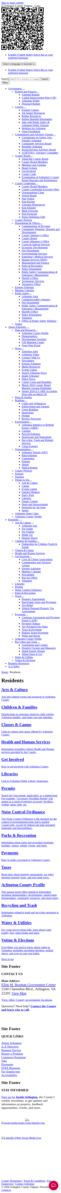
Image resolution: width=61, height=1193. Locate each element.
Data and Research (25, 330)
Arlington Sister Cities (27, 513)
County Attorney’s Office (35, 235)
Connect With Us (31, 357)
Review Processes (31, 418)
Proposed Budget (31, 103)
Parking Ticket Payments (35, 632)
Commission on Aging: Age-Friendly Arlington (37, 139)
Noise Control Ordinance (28, 590)
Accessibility (9, 1075)
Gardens (26, 431)
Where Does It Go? (32, 654)
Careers (19, 106)
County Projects (23, 220)
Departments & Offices (27, 223)
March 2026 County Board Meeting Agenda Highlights (36, 387)
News (18, 348)
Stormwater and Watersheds (37, 437)
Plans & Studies (23, 397)
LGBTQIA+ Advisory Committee (40, 152)
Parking (26, 461)
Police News (28, 379)
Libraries (26, 498)
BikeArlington (29, 455)
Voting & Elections (25, 660)
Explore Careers (30, 110)
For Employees (10, 1071)
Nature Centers (30, 501)
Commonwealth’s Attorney (36, 299)
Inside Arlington (30, 376)
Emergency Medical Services (37, 256)
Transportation (22, 449)
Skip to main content (12, 2)
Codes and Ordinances (34, 403)
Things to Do (22, 479)
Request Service (11, 1050)
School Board (29, 195)
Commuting (28, 458)
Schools (19, 473)
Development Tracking (34, 339)
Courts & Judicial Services (36, 244)
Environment (22, 421)
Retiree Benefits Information (37, 119)
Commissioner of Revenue (36, 226)
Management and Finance (35, 262)
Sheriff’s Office (30, 278)
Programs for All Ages (34, 507)
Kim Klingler (29, 207)
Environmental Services (34, 253)
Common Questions (13, 1057)
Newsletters (28, 360)
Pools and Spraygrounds (35, 504)
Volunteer (27, 317)
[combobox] (18, 64)
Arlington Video (30, 354)
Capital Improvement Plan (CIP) (39, 97)
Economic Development (35, 247)
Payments (20, 614)
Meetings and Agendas (34, 165)
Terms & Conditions (34, 1180)
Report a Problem (12, 1053)
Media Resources (31, 366)
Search (5, 78)
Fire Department (30, 250)
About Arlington (17, 327)
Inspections (28, 412)
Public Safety (22, 293)
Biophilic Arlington (32, 146)
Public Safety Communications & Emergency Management (39, 274)
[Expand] (23, 89)
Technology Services (33, 281)
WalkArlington (30, 467)
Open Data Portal (31, 345)
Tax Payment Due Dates (35, 626)
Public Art (27, 534)
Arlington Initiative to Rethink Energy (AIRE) (38, 426)
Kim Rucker (28, 201)
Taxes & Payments (32, 629)
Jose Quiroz (28, 198)
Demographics (29, 336)
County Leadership (25, 183)
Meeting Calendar (24, 290)
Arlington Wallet (30, 100)
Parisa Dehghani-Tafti (33, 217)
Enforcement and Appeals (35, 406)
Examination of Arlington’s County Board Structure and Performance (40, 179)
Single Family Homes (33, 651)
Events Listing (29, 369)
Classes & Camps (24, 550)
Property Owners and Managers (39, 648)
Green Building (30, 409)
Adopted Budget (30, 94)
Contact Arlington (24, 1183)
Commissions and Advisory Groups (34, 134)
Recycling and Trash (26, 641)
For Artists (27, 528)
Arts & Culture (30, 483)
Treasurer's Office (31, 284)
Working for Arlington (34, 128)
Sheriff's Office (30, 311)
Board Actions (29, 168)
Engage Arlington (24, 287)
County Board (22, 155)
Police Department (32, 269)
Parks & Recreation (32, 265)
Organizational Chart (33, 192)
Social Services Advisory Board (39, 149)
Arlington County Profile (35, 333)
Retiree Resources (31, 116)
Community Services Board (36, 143)
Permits (26, 415)
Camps (25, 486)
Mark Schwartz (30, 210)
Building (19, 400)
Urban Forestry (30, 446)
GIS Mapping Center (33, 342)
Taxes (18, 596)
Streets (25, 464)
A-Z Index (13, 666)
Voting (18, 324)
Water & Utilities (24, 657)
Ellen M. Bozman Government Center (28, 985)
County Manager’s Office (35, 241)
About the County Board (35, 158)
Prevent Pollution (31, 434)
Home (4, 672)
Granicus (6, 1190)
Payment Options (31, 623)
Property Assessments (33, 599)
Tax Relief (27, 605)
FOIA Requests (10, 1068)
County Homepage (11, 1180)
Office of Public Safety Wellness (39, 320)
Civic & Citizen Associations (37, 559)
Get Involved (29, 171)
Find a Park (28, 495)
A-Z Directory (10, 1046)
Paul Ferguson (29, 213)
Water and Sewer (31, 635)
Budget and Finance (25, 91)
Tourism (19, 476)
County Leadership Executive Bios (40, 189)
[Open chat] (53, 1185)
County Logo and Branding (36, 382)
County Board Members (35, 162)
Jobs (4, 1061)
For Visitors (28, 531)
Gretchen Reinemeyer (33, 204)
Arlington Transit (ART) (35, 452)
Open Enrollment (31, 131)
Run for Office (29, 577)
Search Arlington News (34, 372)
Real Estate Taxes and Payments (39, 602)
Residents (13, 519)
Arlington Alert (30, 296)
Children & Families (26, 541)
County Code (29, 174)
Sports (25, 510)
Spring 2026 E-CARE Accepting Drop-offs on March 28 (39, 393)
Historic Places (30, 538)
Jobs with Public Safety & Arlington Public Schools (35, 124)
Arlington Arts (29, 525)
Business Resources (18, 663)
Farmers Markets (31, 492)
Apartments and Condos (35, 645)
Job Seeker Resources (33, 113)
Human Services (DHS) (34, 259)
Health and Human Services (30, 553)
